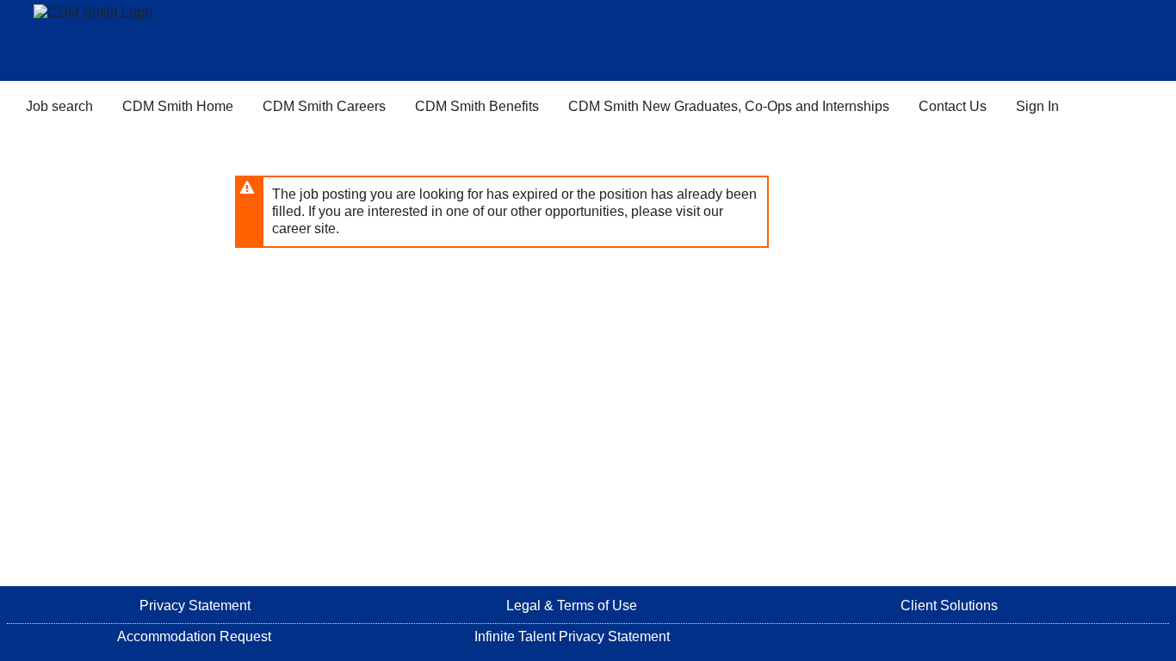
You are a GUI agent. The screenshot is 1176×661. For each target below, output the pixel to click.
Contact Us (953, 106)
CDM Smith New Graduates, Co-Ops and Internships (728, 106)
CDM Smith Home (177, 106)
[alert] (502, 212)
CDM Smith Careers (324, 106)
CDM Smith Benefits (477, 106)
